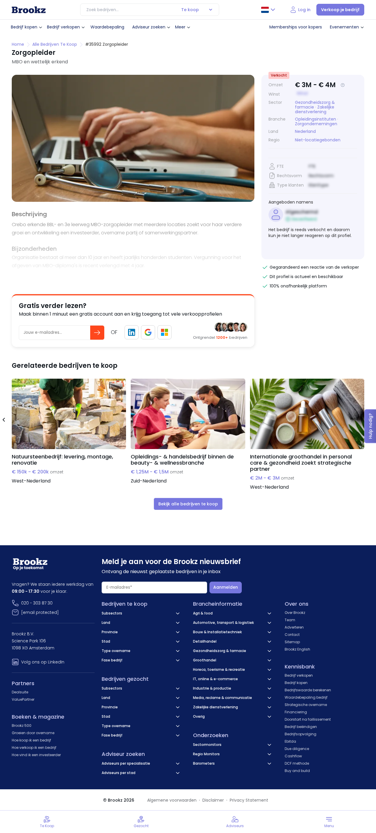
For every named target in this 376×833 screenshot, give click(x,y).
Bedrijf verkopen (63, 27)
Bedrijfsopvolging (300, 734)
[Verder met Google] (148, 332)
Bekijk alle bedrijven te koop (188, 504)
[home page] (29, 10)
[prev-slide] (3, 420)
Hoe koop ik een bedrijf (31, 740)
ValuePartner (23, 699)
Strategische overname (306, 704)
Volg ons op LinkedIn (42, 662)
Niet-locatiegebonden (317, 140)
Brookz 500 (21, 725)
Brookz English (297, 649)
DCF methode (297, 763)
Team (290, 619)
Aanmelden (225, 587)
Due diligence (297, 748)
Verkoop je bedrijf (340, 10)
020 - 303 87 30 (37, 603)
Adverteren (294, 627)
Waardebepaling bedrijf (306, 697)
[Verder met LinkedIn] (132, 332)
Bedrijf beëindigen (301, 726)
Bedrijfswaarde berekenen (308, 690)
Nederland (305, 131)
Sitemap (292, 641)
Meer (180, 27)
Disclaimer (213, 800)
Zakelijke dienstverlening (314, 109)
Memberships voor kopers (295, 27)
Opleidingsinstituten (315, 119)
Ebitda (290, 741)
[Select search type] (210, 9)
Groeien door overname (33, 732)
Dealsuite (20, 692)
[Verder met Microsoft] (164, 332)
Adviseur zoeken (148, 27)
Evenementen (344, 27)
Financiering (296, 712)
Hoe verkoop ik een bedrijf (34, 747)
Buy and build (297, 770)
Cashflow (293, 756)
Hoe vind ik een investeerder (36, 754)
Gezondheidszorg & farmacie (315, 104)
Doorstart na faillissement (308, 719)
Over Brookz (295, 612)
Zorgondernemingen (316, 124)
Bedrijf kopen (24, 27)
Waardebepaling (107, 27)
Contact (292, 634)
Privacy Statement (249, 800)
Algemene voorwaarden (172, 800)
